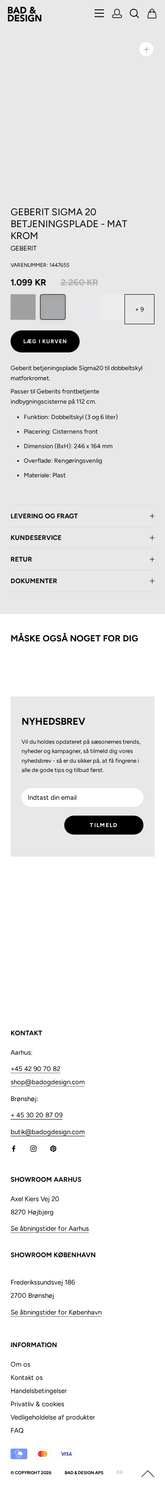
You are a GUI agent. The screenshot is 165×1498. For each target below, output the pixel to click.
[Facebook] (14, 1148)
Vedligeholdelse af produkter (53, 1417)
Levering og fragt (44, 516)
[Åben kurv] (152, 14)
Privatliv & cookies (37, 1404)
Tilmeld (103, 825)
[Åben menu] (99, 14)
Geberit (24, 248)
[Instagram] (33, 1148)
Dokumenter (34, 581)
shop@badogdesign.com (48, 1082)
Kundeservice (36, 538)
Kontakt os (27, 1378)
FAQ (17, 1430)
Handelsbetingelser (39, 1391)
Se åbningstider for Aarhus (50, 1228)
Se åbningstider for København (56, 1312)
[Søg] (134, 14)
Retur (21, 559)
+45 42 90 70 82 (35, 1069)
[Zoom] (146, 49)
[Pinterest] (53, 1148)
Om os (20, 1364)
